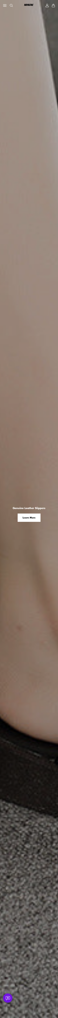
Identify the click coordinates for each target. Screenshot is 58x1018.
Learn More (29, 517)
